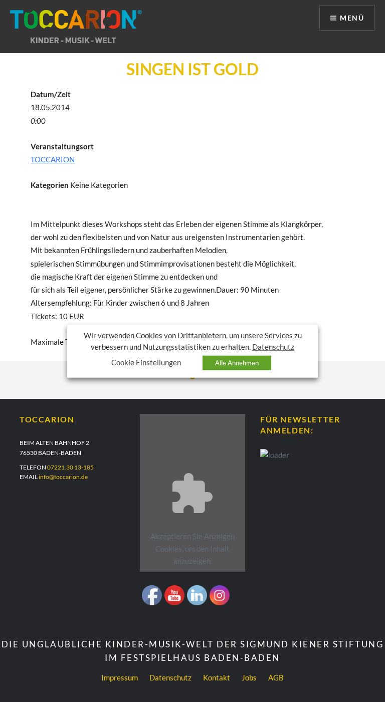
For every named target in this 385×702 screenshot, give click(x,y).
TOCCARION (53, 159)
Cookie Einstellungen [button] (146, 362)
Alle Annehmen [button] (237, 363)
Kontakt (216, 677)
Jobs (249, 677)
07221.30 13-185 (70, 467)
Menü (352, 18)
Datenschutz (170, 677)
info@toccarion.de (63, 477)
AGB (276, 677)
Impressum (119, 677)
